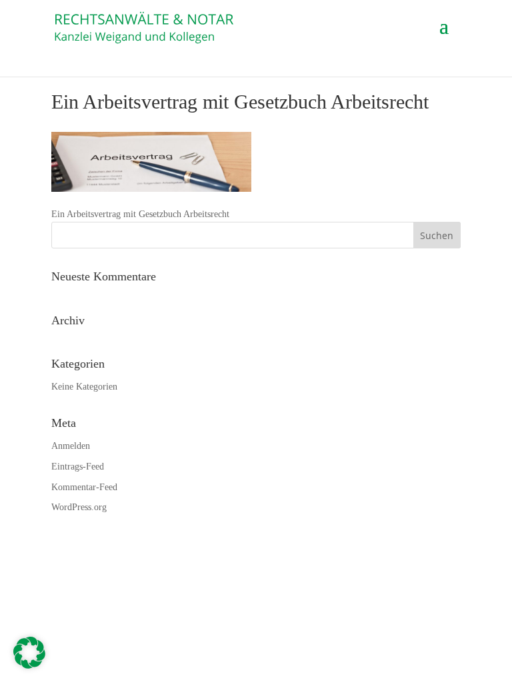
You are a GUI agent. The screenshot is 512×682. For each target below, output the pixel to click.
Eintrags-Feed (77, 467)
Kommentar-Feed (84, 487)
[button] (29, 652)
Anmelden (70, 446)
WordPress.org (79, 507)
